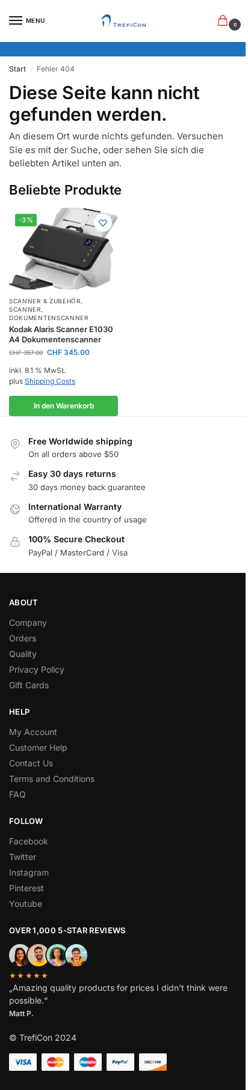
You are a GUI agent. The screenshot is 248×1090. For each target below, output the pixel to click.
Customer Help (38, 747)
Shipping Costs (50, 381)
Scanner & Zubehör (45, 300)
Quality (23, 654)
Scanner (25, 309)
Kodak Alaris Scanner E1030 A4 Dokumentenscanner (61, 334)
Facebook (28, 841)
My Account (33, 732)
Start (17, 68)
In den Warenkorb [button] (64, 405)
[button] (225, 21)
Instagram (29, 872)
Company (28, 622)
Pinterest (26, 888)
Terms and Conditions (52, 779)
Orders (22, 638)
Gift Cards (29, 685)
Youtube (25, 903)
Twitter (22, 857)
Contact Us (31, 763)
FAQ (17, 794)
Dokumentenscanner (48, 317)
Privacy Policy (36, 669)
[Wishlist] (103, 223)
